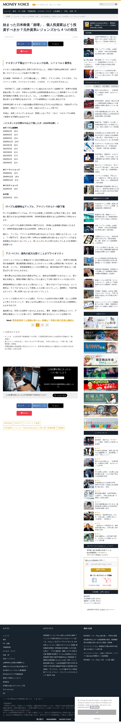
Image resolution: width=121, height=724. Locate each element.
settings (97, 718)
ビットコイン (51, 645)
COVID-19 (73, 663)
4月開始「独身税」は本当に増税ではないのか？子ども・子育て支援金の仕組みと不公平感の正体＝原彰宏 (106, 294)
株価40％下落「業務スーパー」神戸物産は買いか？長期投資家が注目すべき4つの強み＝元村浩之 (106, 217)
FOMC (45, 666)
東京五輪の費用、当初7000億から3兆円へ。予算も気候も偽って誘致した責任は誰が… (106, 495)
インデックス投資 (31, 423)
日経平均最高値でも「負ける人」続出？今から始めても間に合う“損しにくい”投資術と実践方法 (106, 39)
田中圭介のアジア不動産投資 (13, 674)
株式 (14, 11)
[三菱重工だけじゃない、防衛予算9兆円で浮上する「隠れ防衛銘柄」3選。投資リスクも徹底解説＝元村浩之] (89, 239)
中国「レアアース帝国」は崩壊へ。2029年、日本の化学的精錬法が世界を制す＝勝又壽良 (106, 51)
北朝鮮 (73, 645)
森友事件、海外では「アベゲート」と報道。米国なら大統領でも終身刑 (106, 442)
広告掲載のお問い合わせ (92, 598)
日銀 (73, 651)
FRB (68, 663)
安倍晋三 (55, 654)
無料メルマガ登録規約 (91, 560)
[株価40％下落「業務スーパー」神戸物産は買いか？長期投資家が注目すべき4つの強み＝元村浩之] (89, 217)
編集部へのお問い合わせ (92, 601)
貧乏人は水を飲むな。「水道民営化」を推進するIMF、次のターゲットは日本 (106, 92)
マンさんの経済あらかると (67, 654)
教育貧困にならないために (57, 660)
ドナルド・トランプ (59, 672)
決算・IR (73, 11)
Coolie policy (94, 707)
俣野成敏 (58, 648)
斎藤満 (49, 654)
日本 (68, 660)
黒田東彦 (71, 657)
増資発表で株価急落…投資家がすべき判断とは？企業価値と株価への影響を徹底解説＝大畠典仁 (106, 271)
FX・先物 (21, 11)
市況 (66, 11)
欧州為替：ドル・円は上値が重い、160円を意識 (100, 636)
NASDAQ (8, 423)
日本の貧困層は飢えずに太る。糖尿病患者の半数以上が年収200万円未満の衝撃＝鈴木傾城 (107, 114)
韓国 (51, 657)
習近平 (49, 675)
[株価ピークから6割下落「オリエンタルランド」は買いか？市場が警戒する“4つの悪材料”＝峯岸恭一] (89, 283)
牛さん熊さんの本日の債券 (65, 635)
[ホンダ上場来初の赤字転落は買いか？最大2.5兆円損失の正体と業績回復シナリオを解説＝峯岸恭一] (89, 261)
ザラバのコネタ (8, 689)
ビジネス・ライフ (44, 11)
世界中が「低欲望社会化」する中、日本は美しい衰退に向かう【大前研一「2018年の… (106, 517)
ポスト (56, 44)
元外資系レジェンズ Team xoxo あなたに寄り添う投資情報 (29, 428)
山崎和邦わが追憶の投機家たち (13, 662)
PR (4, 693)
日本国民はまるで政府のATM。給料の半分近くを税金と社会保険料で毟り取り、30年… (106, 485)
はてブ (37, 44)
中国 (53, 675)
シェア (21, 44)
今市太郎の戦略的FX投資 (57, 666)
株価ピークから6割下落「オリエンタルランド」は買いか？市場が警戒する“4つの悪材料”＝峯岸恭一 (106, 283)
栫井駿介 (51, 648)
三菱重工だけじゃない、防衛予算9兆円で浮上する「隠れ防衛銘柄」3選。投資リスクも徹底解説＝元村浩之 (106, 240)
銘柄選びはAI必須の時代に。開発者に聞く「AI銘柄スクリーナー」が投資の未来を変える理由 (103, 25)
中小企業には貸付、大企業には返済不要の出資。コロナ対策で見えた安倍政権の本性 (106, 474)
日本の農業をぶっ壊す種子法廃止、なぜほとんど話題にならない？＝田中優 (106, 538)
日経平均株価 (58, 657)
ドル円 (70, 648)
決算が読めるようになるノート (62, 638)
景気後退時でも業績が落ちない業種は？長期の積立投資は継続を (43, 320)
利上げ (65, 657)
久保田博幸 (70, 666)
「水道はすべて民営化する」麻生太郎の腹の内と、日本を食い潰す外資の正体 (106, 528)
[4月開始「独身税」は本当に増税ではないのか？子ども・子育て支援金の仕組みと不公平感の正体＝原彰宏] (89, 294)
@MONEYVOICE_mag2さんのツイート (101, 610)
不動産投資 (31, 11)
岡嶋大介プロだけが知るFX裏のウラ (15, 666)
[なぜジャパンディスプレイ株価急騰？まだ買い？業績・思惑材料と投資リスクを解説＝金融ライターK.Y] (89, 305)
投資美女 (6, 682)
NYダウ (18, 423)
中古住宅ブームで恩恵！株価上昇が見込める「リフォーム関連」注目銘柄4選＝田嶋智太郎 (106, 206)
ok (97, 712)
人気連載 (56, 11)
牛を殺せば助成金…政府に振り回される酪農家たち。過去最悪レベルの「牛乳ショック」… (106, 453)
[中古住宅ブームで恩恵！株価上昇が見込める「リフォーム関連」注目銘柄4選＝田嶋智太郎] (89, 206)
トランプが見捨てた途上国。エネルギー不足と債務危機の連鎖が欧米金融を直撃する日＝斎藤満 (106, 249)
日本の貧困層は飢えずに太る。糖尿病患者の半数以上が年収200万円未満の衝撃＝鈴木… (106, 506)
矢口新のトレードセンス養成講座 (14, 670)
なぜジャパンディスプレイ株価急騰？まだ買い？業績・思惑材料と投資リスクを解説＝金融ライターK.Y (106, 305)
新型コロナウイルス (63, 645)
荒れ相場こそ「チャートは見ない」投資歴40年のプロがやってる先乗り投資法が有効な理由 (106, 62)
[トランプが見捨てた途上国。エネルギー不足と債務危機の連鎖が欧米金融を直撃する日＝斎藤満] (89, 250)
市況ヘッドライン (9, 659)
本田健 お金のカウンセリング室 (14, 686)
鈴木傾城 (65, 648)
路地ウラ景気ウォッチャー (12, 678)
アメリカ (48, 672)
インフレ (53, 635)
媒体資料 (87, 596)
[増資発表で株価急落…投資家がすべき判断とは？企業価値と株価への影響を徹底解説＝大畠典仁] (89, 272)
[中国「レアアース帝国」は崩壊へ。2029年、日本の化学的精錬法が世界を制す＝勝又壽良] (89, 228)
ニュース (7, 11)
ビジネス (114, 86)
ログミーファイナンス (63, 642)
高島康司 (46, 657)
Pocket (25, 51)
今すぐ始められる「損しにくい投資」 (49, 5)
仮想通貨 (46, 635)
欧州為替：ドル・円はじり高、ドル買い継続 (99, 660)
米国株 (61, 428)
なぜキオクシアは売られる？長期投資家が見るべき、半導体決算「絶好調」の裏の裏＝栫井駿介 (106, 146)
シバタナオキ (70, 672)
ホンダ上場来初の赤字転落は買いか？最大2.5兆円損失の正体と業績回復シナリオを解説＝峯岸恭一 (106, 260)
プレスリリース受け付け (92, 603)
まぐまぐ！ (39, 699)
